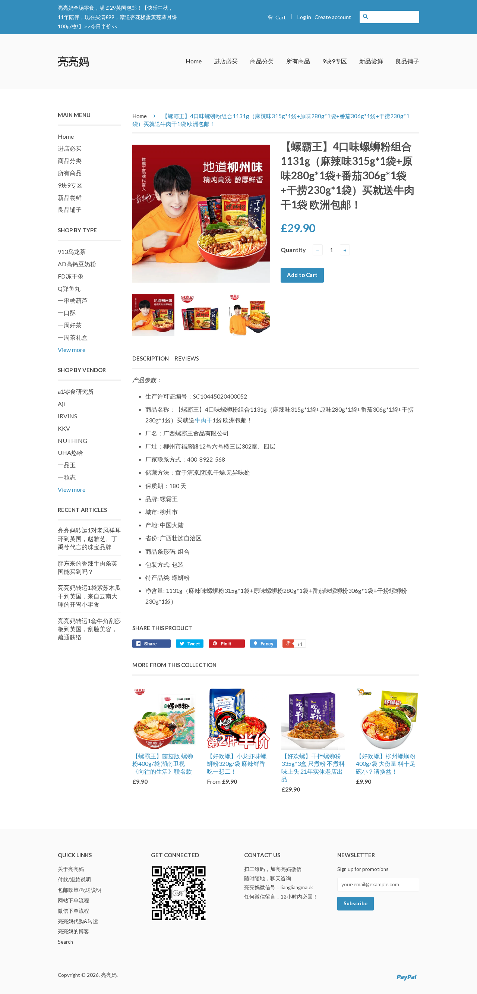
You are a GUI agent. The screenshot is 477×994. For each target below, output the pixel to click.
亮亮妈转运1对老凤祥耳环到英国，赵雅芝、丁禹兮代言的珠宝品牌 (89, 538)
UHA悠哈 (70, 452)
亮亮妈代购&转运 (78, 921)
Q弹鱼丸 (69, 288)
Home (194, 61)
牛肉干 (203, 420)
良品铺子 (407, 61)
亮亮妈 (73, 61)
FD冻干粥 (70, 276)
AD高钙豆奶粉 (77, 263)
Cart (280, 17)
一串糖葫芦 (73, 300)
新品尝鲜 (371, 61)
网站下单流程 (73, 900)
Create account (333, 17)
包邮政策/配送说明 (79, 890)
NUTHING (72, 440)
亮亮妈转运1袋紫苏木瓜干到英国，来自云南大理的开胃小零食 (89, 596)
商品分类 (262, 61)
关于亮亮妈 (71, 869)
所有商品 (298, 61)
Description (150, 358)
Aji (61, 403)
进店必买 (226, 61)
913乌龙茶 (72, 251)
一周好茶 (70, 324)
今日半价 (101, 26)
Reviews (186, 358)
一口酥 (67, 312)
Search (65, 942)
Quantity (293, 249)
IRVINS (67, 415)
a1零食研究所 (76, 391)
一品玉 (67, 464)
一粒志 (67, 477)
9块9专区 (334, 61)
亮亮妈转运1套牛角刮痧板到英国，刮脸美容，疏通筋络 (89, 629)
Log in (304, 17)
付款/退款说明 (74, 880)
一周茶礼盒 (73, 337)
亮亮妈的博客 (73, 931)
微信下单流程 (73, 911)
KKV (64, 428)
